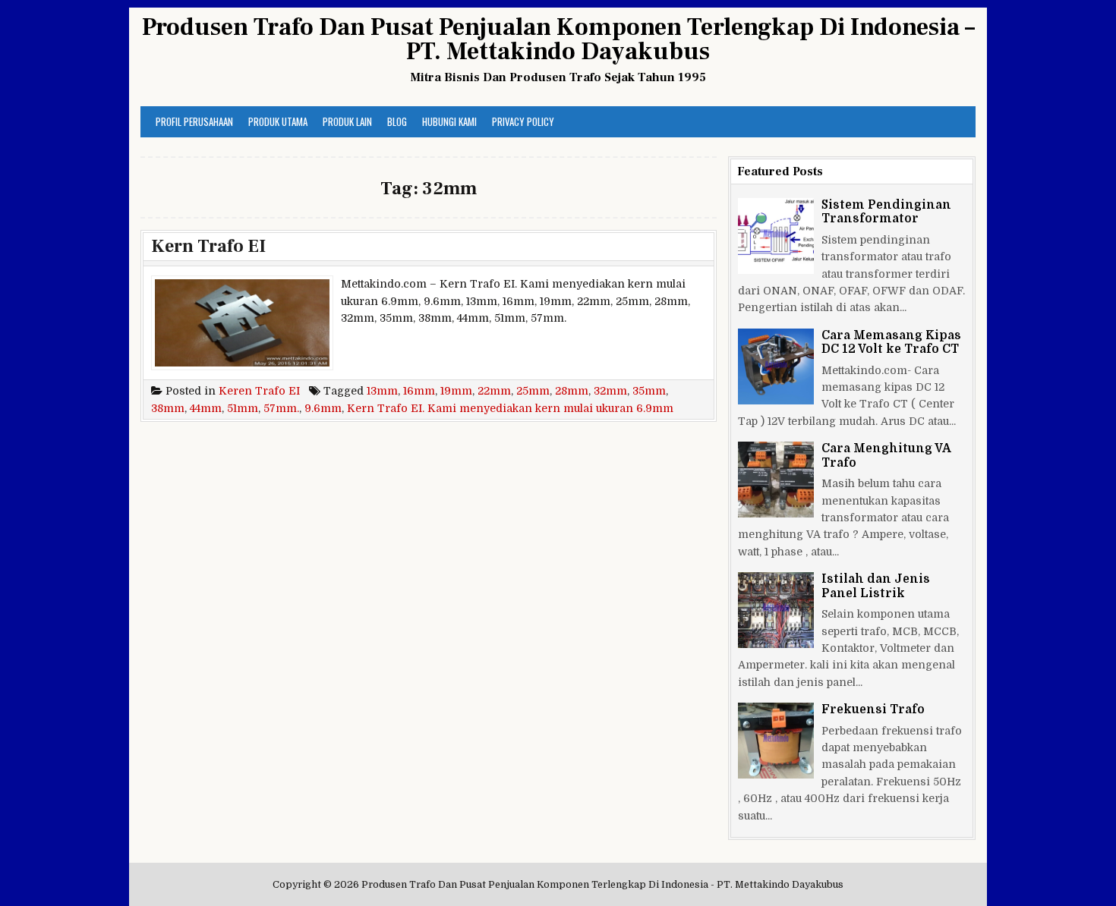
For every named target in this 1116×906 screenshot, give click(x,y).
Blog (397, 121)
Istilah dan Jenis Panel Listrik (875, 585)
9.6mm (323, 408)
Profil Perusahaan (194, 121)
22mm (494, 391)
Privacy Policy (523, 121)
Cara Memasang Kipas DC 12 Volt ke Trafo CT (891, 342)
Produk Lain (347, 121)
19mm (456, 391)
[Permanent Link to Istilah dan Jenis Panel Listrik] (776, 610)
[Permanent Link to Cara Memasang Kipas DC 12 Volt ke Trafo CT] (776, 366)
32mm (610, 391)
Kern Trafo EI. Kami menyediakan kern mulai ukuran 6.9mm (510, 408)
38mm (167, 408)
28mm (571, 391)
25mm (533, 391)
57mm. (281, 408)
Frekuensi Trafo (873, 709)
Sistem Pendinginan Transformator (886, 211)
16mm (419, 391)
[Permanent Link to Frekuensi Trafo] (776, 741)
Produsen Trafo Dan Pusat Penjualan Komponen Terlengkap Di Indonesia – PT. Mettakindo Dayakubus (558, 39)
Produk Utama (277, 121)
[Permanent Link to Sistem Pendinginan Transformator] (776, 236)
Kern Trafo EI (208, 246)
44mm (206, 408)
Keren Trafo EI (259, 391)
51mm (242, 408)
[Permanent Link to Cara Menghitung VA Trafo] (776, 479)
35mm (649, 391)
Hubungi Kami (449, 121)
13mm (382, 391)
